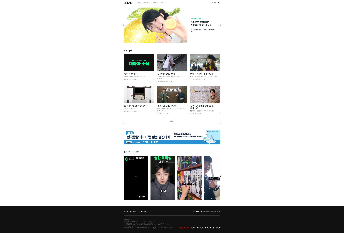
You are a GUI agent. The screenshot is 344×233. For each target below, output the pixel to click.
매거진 (140, 3)
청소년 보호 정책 (209, 228)
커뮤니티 (155, 3)
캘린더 (162, 3)
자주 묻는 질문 (134, 212)
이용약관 (193, 228)
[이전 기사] (123, 25)
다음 (220, 176)
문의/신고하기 (143, 212)
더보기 (172, 121)
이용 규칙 (217, 228)
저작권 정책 (200, 228)
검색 (219, 3)
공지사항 (126, 212)
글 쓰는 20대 (147, 3)
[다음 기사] (220, 25)
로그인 (214, 3)
